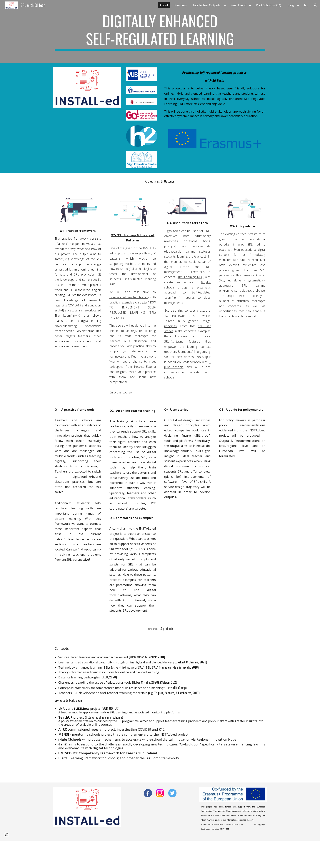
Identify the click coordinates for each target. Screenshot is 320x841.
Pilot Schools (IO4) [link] (268, 5)
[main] (160, 31)
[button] (315, 5)
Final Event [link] (238, 5)
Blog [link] (290, 5)
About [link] (164, 5)
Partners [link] (180, 5)
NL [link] (306, 5)
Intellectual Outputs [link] (207, 5)
